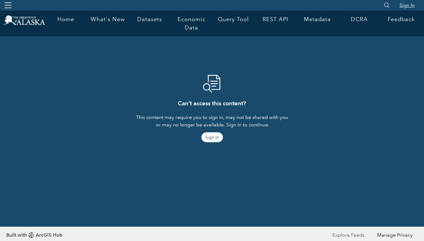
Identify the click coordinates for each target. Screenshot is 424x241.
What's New (108, 19)
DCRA (359, 19)
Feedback (401, 19)
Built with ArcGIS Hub (34, 235)
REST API (275, 19)
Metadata (317, 19)
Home (65, 19)
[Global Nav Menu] (8, 5)
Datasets (149, 19)
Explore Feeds (348, 235)
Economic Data (191, 23)
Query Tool (233, 19)
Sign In (407, 5)
